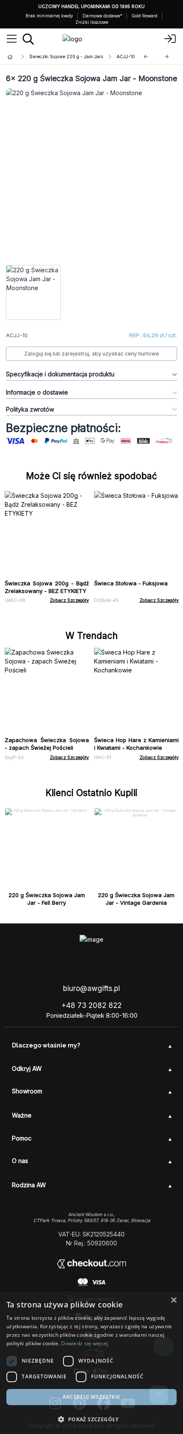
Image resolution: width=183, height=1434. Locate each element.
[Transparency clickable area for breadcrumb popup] (55, 56)
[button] (91, 1419)
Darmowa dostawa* (102, 15)
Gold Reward (144, 15)
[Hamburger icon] (12, 39)
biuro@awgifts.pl (91, 988)
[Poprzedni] (146, 56)
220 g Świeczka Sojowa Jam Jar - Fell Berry (47, 899)
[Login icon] (170, 39)
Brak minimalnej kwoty (49, 15)
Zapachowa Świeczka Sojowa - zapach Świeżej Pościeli (47, 744)
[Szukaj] (28, 39)
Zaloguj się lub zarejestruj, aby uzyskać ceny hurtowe (91, 353)
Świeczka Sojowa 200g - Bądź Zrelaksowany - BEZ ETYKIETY (47, 587)
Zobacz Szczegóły (69, 600)
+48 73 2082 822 (91, 1005)
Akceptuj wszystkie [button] (91, 1396)
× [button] (173, 1300)
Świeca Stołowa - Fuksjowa (131, 583)
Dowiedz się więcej (84, 1343)
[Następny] (167, 56)
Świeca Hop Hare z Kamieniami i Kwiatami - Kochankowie (136, 744)
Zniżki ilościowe (91, 22)
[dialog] (91, 1362)
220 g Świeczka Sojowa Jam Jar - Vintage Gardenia (136, 899)
